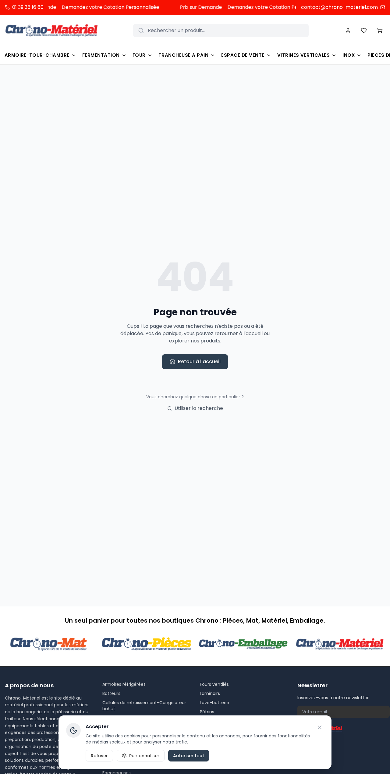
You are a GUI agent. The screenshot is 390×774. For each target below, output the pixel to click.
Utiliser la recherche (199, 408)
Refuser (99, 756)
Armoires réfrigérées (124, 684)
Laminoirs (210, 693)
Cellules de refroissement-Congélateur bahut (144, 706)
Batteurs (111, 693)
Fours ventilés (214, 684)
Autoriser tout (188, 756)
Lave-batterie (214, 703)
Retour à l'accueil (199, 361)
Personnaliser (144, 756)
